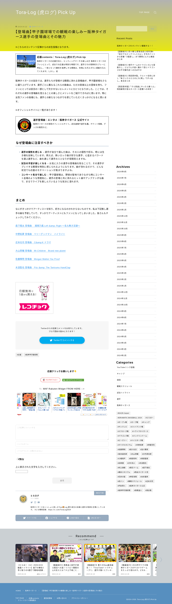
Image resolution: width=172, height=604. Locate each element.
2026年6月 (122, 184)
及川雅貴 (145, 449)
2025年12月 (122, 216)
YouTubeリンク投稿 (126, 367)
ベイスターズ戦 (137, 440)
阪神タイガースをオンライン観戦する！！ (135, 46)
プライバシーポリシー (79, 598)
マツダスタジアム (125, 445)
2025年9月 (122, 235)
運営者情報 (48, 598)
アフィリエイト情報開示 (27, 600)
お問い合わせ (62, 598)
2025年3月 (122, 273)
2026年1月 (122, 210)
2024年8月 (122, 317)
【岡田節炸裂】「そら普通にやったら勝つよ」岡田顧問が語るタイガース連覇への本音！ (136, 88)
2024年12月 (122, 292)
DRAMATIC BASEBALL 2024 (130, 418)
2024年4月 (122, 343)
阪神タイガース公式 (137, 486)
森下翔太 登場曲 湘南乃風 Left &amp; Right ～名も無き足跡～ (47, 226)
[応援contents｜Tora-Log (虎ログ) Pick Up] (62, 64)
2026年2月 (122, 203)
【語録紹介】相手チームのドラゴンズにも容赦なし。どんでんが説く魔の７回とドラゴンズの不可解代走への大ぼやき (136, 67)
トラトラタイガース (140, 431)
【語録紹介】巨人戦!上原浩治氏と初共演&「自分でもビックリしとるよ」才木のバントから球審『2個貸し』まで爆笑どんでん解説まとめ (136, 55)
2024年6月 (122, 330)
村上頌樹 (122, 468)
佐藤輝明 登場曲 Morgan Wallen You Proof (37, 259)
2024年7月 (122, 324)
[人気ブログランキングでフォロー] (73, 381)
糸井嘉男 (145, 477)
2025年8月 (122, 241)
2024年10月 (122, 305)
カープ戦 (135, 422)
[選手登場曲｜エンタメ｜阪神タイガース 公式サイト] (62, 125)
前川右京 (133, 449)
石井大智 (122, 477)
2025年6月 (122, 254)
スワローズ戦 (124, 431)
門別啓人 (122, 486)
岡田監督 (145, 459)
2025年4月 (122, 267)
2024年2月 (122, 355)
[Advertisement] (136, 102)
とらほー (150, 418)
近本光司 (149, 481)
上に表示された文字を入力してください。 (36, 467)
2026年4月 (122, 197)
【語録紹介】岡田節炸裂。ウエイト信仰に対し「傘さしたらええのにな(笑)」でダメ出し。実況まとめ (136, 78)
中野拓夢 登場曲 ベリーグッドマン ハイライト (40, 234)
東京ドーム (134, 468)
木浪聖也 (143, 463)
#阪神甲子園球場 (31, 355)
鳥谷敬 (148, 490)
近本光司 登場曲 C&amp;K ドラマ (33, 242)
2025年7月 (122, 248)
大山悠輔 (135, 454)
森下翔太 (146, 468)
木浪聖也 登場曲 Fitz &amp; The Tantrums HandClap (42, 267)
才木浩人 (131, 463)
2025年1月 (122, 286)
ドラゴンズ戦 (124, 436)
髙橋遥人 (138, 490)
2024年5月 (122, 337)
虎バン (121, 481)
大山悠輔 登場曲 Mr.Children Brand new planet (40, 251)
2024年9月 (122, 311)
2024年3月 (122, 349)
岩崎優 (121, 463)
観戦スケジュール (124, 386)
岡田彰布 (133, 459)
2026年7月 (122, 178)
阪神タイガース (37, 27)
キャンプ (121, 374)
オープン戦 (123, 422)
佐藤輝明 (122, 449)
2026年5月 (122, 191)
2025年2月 (122, 279)
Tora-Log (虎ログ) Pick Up (46, 12)
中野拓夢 (140, 445)
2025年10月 (122, 229)
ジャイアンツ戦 (137, 427)
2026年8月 (122, 172)
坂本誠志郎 (123, 454)
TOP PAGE (144, 12)
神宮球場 (133, 477)
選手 (119, 399)
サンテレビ (123, 427)
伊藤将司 (151, 445)
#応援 (19, 355)
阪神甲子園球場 (124, 490)
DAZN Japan (124, 413)
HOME (18, 591)
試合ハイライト (123, 393)
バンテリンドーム (140, 436)
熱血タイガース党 (141, 472)
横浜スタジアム (124, 472)
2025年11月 (122, 222)
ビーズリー (123, 440)
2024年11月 (122, 298)
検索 (152, 29)
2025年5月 (122, 260)
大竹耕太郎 (147, 454)
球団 (119, 380)
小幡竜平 (122, 459)
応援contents (34, 598)
